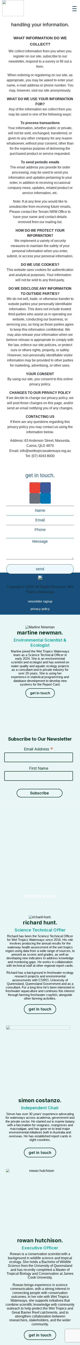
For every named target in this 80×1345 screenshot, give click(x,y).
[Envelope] (34, 487)
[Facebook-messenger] (34, 498)
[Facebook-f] (45, 487)
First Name (38, 768)
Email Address (38, 749)
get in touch (40, 693)
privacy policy (40, 609)
